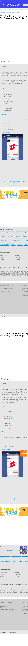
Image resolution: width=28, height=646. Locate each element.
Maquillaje (10, 236)
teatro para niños (5, 240)
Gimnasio (18, 232)
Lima (2, 1)
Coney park (17, 255)
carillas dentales (5, 244)
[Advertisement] (14, 118)
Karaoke (3, 236)
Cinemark (2, 257)
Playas (2, 232)
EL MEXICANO (18, 257)
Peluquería (18, 236)
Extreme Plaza (18, 259)
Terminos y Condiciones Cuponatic (7, 292)
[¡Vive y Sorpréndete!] (14, 5)
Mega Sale (22, 9)
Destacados (12, 9)
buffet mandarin (16, 240)
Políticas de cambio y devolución (6, 288)
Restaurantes (10, 232)
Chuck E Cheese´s (3, 255)
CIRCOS (20, 244)
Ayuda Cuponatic (3, 289)
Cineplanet (2, 259)
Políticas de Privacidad (4, 291)
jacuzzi (13, 244)
